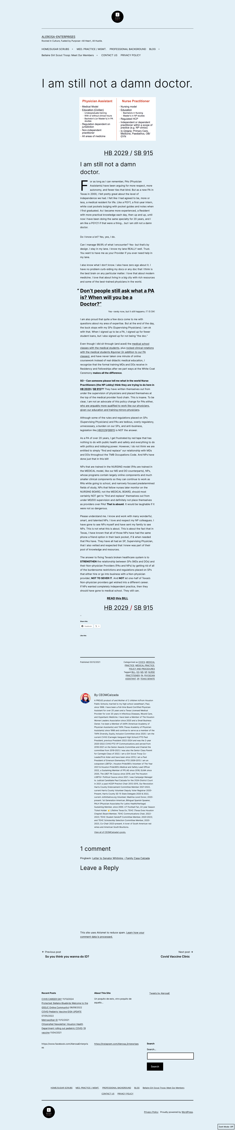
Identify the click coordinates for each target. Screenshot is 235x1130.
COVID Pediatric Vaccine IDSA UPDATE (62, 1011)
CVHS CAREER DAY (52, 999)
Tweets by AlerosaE (159, 993)
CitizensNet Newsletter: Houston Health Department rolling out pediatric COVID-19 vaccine (64, 1028)
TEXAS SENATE (147, 678)
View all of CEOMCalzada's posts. (110, 832)
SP (138, 678)
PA (142, 675)
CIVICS (141, 662)
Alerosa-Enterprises (58, 37)
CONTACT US (109, 55)
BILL (133, 672)
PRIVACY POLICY (131, 55)
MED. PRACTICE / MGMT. (91, 49)
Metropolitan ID (50, 1020)
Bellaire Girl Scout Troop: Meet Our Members (68, 55)
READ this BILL (117, 598)
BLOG (152, 49)
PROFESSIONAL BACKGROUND (128, 49)
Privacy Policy (151, 1112)
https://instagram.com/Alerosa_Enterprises (116, 1044)
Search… (151, 1049)
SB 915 (143, 153)
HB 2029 (117, 153)
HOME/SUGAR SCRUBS (55, 49)
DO (137, 672)
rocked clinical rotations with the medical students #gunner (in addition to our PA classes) (117, 352)
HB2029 (102, 430)
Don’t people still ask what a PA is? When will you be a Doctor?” (117, 297)
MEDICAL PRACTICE (144, 665)
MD (141, 672)
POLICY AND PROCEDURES (142, 669)
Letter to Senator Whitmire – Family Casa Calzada (121, 858)
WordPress (187, 1112)
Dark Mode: (224, 1126)
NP (146, 672)
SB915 (111, 430)
